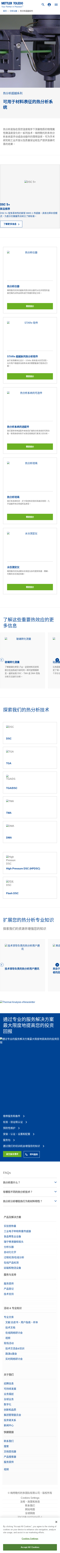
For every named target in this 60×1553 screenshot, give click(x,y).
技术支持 (9, 1294)
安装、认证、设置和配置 (16, 1134)
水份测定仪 (13, 567)
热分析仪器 (13, 286)
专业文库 (9, 1317)
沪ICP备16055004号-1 (30, 1517)
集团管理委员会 (12, 1415)
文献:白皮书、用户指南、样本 (21, 1322)
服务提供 (9, 1283)
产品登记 (9, 1289)
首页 (5, 11)
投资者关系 (10, 1420)
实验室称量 (10, 1226)
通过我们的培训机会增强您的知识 (21, 1146)
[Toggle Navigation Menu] (56, 4)
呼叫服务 (33, 1154)
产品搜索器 (10, 1456)
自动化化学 (10, 1252)
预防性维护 (9, 1128)
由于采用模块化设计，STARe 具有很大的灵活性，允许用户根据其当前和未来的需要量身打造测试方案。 (27, 363)
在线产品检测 (11, 1262)
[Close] (56, 1522)
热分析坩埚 (13, 497)
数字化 (7, 1404)
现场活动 (9, 1343)
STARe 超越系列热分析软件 (22, 356)
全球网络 (30, 1513)
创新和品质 (10, 1409)
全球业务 (9, 1399)
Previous (2, 660)
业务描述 (9, 1394)
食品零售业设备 (12, 1236)
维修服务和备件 (11, 1116)
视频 (7, 1338)
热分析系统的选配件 (18, 426)
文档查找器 (10, 1451)
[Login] (49, 5)
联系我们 (9, 1441)
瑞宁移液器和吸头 (14, 1241)
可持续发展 (10, 1388)
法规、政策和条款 (30, 1501)
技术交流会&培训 (14, 1348)
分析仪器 (13, 11)
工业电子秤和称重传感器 (17, 1231)
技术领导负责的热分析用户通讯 (22, 968)
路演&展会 (11, 1353)
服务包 (6, 1140)
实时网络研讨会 (14, 1359)
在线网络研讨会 (14, 1332)
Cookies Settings (30, 1498)
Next (57, 660)
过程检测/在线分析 (14, 1257)
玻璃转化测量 (12, 662)
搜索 (6, 1446)
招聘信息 (9, 1383)
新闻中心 (9, 1425)
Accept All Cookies (30, 1547)
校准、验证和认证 (13, 1122)
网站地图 (30, 1509)
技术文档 (10, 1327)
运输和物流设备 (12, 1268)
